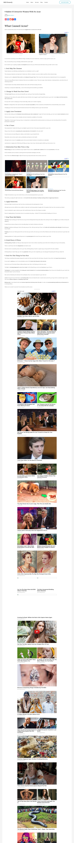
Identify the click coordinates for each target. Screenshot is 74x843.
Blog (41, 2)
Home (27, 2)
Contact (46, 2)
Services (37, 2)
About (32, 2)
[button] (65, 2)
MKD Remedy (8, 2)
